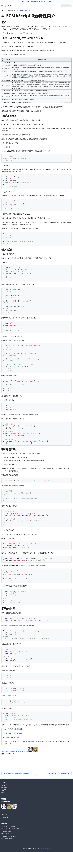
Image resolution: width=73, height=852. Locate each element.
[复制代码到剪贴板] (69, 156)
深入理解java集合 (6, 831)
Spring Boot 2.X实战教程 (8, 826)
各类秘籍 (3, 817)
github (49, 1)
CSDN (3, 787)
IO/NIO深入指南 (5, 834)
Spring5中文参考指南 (7, 838)
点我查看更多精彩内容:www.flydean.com (14, 751)
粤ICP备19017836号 (45, 848)
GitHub (3, 785)
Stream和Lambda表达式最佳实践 (10, 829)
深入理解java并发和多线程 (8, 836)
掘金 (2, 790)
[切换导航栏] (2, 5)
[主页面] (2, 11)
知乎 (2, 792)
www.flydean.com (16, 733)
